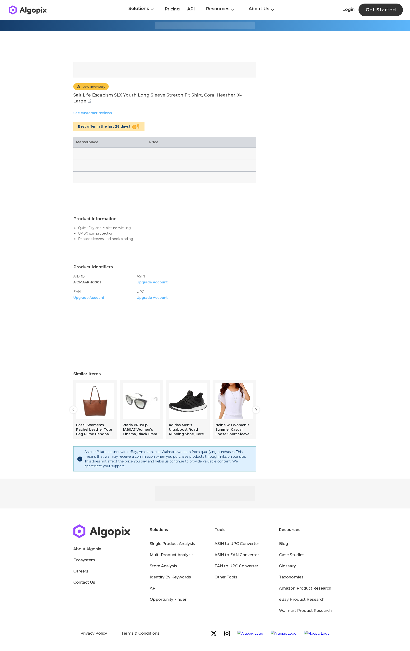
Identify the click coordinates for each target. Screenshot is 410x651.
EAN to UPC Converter (236, 566)
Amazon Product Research (305, 588)
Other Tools (225, 577)
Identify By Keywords (170, 577)
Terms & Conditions (140, 633)
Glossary (287, 566)
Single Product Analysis (172, 543)
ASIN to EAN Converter (236, 555)
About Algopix (87, 549)
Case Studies (291, 555)
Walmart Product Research (305, 610)
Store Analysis (163, 566)
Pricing (172, 9)
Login (348, 9)
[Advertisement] (205, 46)
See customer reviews (92, 113)
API (191, 9)
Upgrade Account (152, 282)
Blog (283, 543)
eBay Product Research (302, 599)
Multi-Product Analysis (172, 555)
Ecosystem (84, 560)
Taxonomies (291, 577)
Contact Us (84, 582)
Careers (80, 571)
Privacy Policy (93, 633)
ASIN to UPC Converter (236, 543)
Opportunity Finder (168, 599)
